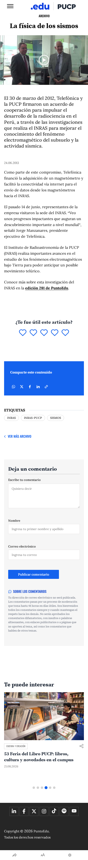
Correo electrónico (22, 546)
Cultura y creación (15, 746)
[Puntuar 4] (54, 333)
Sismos (55, 418)
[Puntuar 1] (22, 333)
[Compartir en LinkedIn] (38, 386)
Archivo (44, 16)
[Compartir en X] (21, 386)
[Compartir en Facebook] (30, 386)
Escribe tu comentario (24, 480)
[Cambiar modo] (69, 855)
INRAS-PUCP (33, 418)
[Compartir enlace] (81, 746)
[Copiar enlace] (46, 386)
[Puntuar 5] (65, 333)
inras (11, 418)
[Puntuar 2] (33, 333)
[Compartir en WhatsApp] (13, 386)
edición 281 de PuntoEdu (46, 288)
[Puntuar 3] (44, 333)
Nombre (14, 521)
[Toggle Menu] (10, 6)
